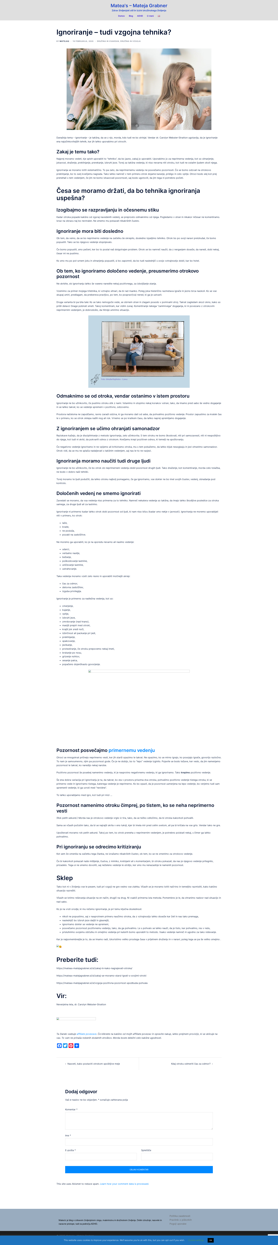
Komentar (71, 1109)
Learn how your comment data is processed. (124, 1183)
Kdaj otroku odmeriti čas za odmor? (191, 1063)
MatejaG (64, 41)
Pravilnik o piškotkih (181, 1219)
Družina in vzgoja (130, 41)
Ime (68, 1135)
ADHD (140, 16)
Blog (131, 16)
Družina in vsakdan (108, 41)
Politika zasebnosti (180, 1215)
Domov (121, 16)
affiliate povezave (86, 1033)
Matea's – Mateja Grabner (139, 5)
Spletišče (146, 1150)
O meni (150, 16)
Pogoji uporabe (178, 1223)
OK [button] (210, 1240)
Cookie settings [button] (196, 1240)
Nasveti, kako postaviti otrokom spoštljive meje (93, 1063)
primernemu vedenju (132, 750)
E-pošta (70, 1150)
